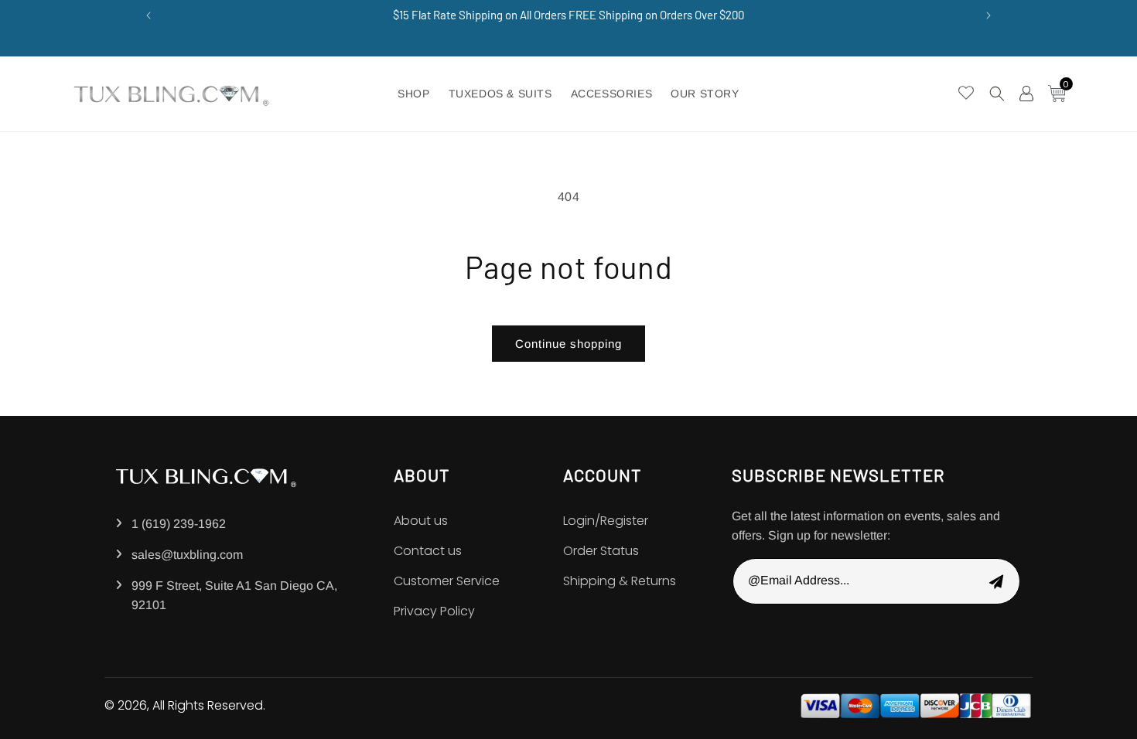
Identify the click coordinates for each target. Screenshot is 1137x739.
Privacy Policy (434, 611)
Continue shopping (568, 343)
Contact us (428, 551)
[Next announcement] (988, 15)
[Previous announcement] (148, 15)
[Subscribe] (996, 581)
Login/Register (605, 521)
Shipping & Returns (619, 581)
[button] (997, 94)
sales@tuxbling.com (187, 554)
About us (421, 521)
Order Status (601, 551)
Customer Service (447, 581)
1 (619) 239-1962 (178, 523)
